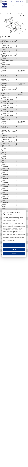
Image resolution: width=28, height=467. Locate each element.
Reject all (14, 249)
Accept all (14, 245)
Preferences (14, 253)
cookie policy (11, 240)
